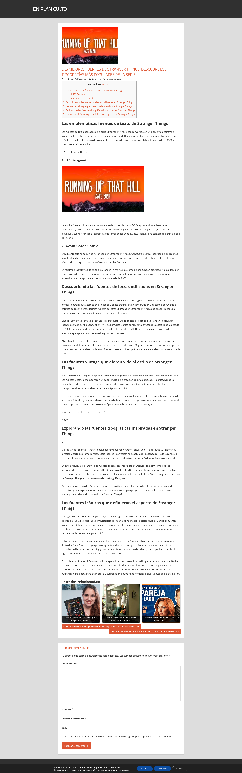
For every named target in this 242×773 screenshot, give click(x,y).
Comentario (70, 663)
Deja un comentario (111, 79)
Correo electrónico (74, 718)
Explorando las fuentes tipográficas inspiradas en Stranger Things (99, 110)
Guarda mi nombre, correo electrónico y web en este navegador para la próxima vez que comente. (118, 736)
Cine (94, 79)
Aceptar (144, 768)
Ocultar (105, 84)
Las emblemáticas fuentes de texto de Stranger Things (93, 90)
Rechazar (162, 768)
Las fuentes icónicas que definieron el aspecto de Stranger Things (99, 114)
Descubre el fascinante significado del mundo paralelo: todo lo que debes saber (102, 627)
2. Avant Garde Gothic (80, 98)
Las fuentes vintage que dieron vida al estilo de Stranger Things (97, 106)
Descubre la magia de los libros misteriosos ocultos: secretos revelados (143, 632)
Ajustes (179, 768)
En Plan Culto (50, 9)
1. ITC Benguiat (76, 94)
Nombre (67, 709)
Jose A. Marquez (78, 79)
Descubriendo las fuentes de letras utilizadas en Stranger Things (98, 102)
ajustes (125, 770)
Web (64, 728)
